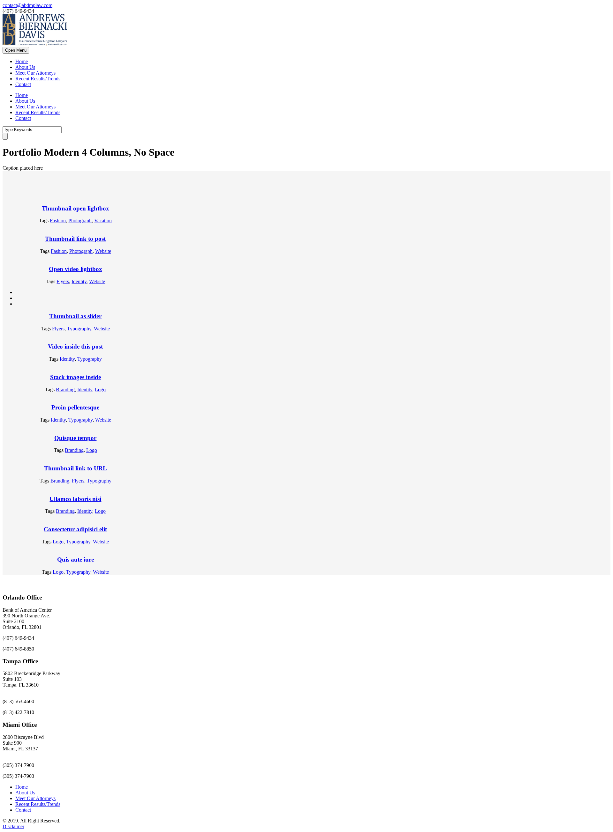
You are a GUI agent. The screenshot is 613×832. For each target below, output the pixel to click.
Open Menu (15, 50)
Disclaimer (13, 826)
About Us (25, 67)
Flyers (63, 281)
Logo (100, 389)
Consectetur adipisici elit (75, 529)
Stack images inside (75, 377)
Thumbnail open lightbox (75, 208)
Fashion (58, 220)
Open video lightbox (75, 269)
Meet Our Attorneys (35, 73)
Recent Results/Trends (37, 78)
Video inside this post (75, 346)
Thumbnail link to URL (75, 468)
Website (103, 251)
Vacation (103, 220)
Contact (23, 84)
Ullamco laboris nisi (75, 499)
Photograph (80, 220)
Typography (79, 328)
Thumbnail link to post (75, 238)
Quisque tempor (75, 438)
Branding (65, 389)
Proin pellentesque (75, 407)
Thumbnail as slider (75, 316)
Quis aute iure (75, 559)
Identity (79, 281)
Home (21, 61)
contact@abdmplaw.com (27, 5)
